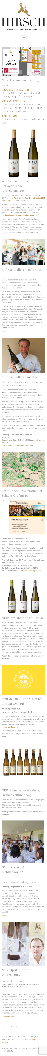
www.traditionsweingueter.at (30, 571)
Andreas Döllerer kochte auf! (22, 269)
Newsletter (7, 1048)
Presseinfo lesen (8, 1017)
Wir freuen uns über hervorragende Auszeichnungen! (16, 185)
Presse (17, 1048)
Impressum (8, 1051)
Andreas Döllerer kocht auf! (21, 377)
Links (24, 1048)
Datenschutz (34, 1048)
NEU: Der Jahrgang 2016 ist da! (23, 618)
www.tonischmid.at (9, 727)
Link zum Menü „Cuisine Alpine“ (13, 445)
